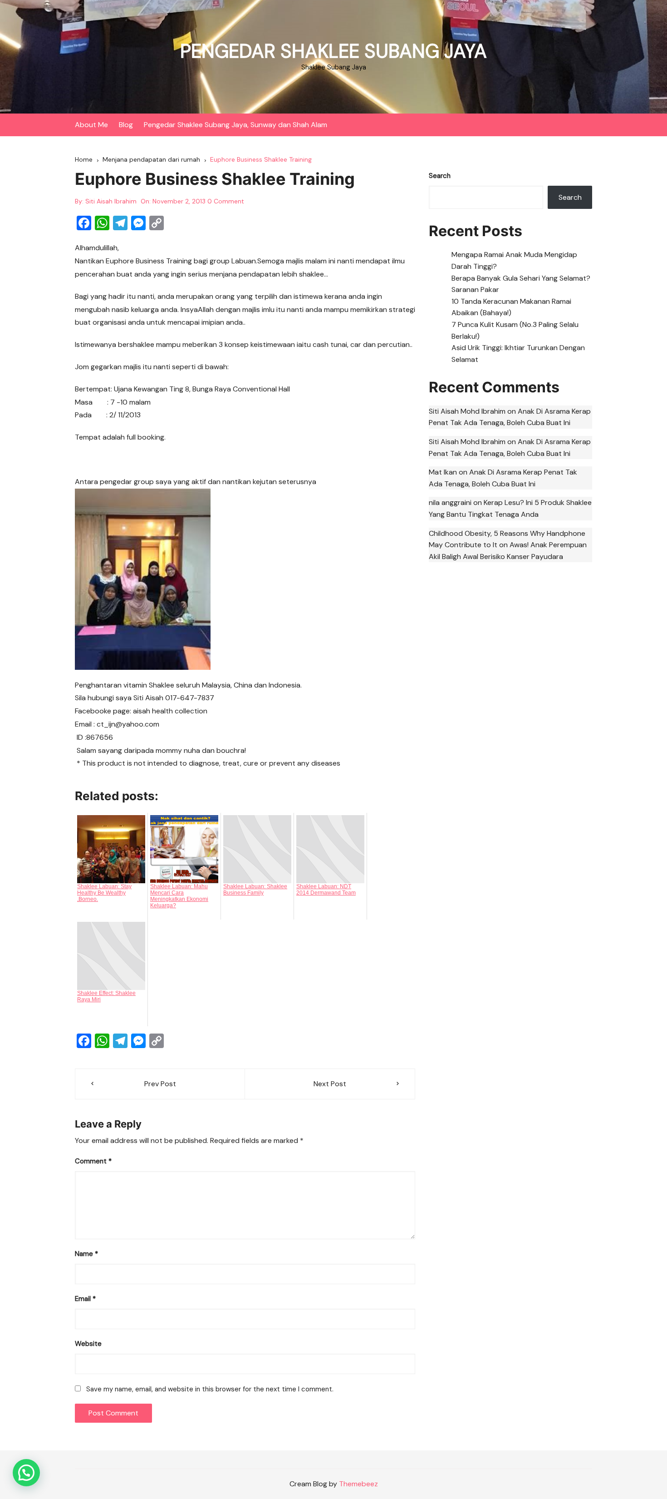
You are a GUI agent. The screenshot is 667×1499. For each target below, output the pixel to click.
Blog (126, 124)
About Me (91, 124)
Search (440, 175)
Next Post (330, 1083)
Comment (93, 1161)
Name (86, 1253)
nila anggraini (450, 502)
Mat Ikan (443, 472)
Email (85, 1298)
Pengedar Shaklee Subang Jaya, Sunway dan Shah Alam (235, 124)
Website (88, 1343)
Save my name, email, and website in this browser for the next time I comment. (210, 1389)
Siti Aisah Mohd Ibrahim (467, 411)
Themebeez (358, 1484)
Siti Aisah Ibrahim (111, 201)
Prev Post (160, 1083)
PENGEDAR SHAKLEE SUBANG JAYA (333, 51)
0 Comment (225, 201)
